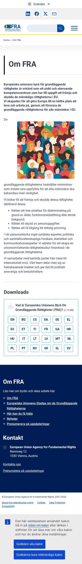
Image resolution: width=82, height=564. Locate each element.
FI (35, 329)
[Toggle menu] (74, 28)
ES (12, 329)
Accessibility (8, 506)
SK (46, 348)
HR (69, 329)
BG (24, 319)
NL (69, 339)
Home (6, 40)
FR (46, 329)
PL (12, 348)
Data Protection (57, 502)
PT (24, 348)
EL (68, 319)
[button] (27, 13)
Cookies (41, 502)
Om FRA (17, 40)
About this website (11, 502)
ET (23, 329)
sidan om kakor (38, 525)
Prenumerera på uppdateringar (28, 424)
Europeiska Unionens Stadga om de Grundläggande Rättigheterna (42, 405)
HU (12, 339)
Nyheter (12, 419)
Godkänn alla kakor (29, 544)
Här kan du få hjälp (20, 413)
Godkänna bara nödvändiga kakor (39, 554)
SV (69, 348)
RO (35, 348)
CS (35, 319)
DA (46, 319)
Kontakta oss (12, 464)
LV (46, 339)
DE (57, 319)
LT (35, 339)
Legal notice (27, 502)
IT (23, 339)
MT (57, 339)
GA (57, 329)
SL (57, 348)
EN (12, 319)
